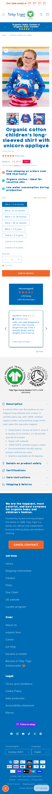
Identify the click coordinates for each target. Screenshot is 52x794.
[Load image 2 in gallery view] (26, 119)
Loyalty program (16, 606)
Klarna (10, 712)
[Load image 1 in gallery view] (13, 119)
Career (10, 639)
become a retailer (16, 653)
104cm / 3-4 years (14, 235)
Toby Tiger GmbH (24, 776)
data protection (15, 698)
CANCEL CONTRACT (26, 544)
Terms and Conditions (19, 683)
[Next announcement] (47, 27)
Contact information (27, 788)
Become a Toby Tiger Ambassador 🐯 (19, 663)
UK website (13, 599)
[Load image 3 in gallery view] (39, 119)
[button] (3, 15)
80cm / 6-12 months (15, 210)
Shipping (17, 165)
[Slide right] (49, 120)
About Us (11, 625)
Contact (10, 578)
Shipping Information (19, 570)
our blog (11, 646)
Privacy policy (37, 780)
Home (4, 35)
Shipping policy (29, 784)
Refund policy (23, 780)
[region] (26, 329)
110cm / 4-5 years (15, 241)
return (9, 563)
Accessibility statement (20, 705)
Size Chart (12, 592)
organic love (13, 632)
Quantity (6, 254)
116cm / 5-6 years (15, 247)
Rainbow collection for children (21, 35)
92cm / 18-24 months (16, 223)
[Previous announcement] (5, 27)
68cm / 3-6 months (14, 204)
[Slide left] (3, 120)
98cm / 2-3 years (13, 229)
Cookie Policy (14, 691)
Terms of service (13, 784)
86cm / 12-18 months (16, 217)
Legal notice (42, 784)
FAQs (9, 585)
